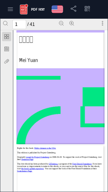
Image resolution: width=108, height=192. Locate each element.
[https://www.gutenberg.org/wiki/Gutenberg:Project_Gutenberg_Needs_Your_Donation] (27, 159)
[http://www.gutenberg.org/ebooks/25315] (37, 157)
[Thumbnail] (6, 36)
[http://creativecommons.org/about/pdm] (45, 148)
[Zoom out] (61, 23)
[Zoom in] (71, 23)
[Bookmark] (6, 49)
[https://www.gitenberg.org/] (53, 164)
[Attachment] (6, 61)
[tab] (6, 37)
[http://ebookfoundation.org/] (82, 164)
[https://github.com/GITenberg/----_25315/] (32, 169)
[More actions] (102, 23)
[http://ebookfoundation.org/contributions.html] (25, 171)
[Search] (5, 23)
